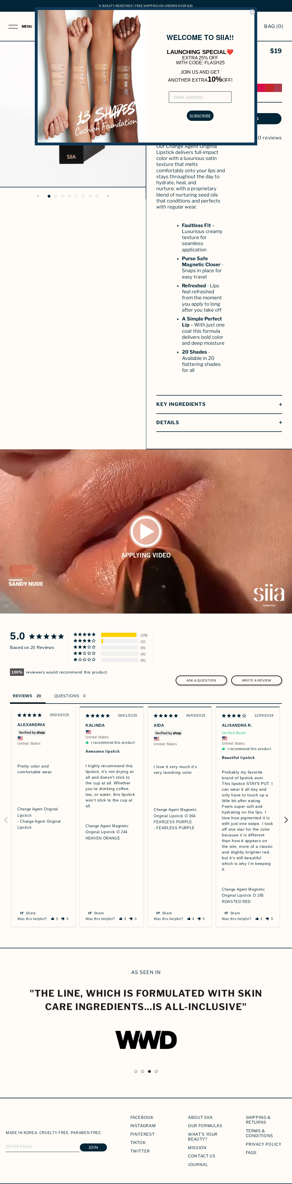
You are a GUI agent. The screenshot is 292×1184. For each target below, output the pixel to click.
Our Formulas (205, 1125)
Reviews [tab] (22, 696)
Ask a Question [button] (201, 680)
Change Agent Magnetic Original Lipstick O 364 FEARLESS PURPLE (175, 816)
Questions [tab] (66, 696)
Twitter (140, 1151)
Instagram (143, 1125)
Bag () (273, 26)
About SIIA (200, 1117)
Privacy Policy (263, 1144)
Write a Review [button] (256, 680)
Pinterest (142, 1134)
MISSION (197, 1147)
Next (286, 817)
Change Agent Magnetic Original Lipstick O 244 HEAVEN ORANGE (107, 832)
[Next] (108, 196)
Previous (6, 817)
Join (93, 1147)
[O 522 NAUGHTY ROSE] (278, 88)
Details (167, 422)
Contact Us (202, 1155)
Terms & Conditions (259, 1133)
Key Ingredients (181, 404)
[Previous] (38, 196)
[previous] (3, 105)
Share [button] (30, 913)
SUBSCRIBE (200, 115)
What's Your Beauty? (203, 1137)
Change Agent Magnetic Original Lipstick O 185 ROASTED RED (243, 895)
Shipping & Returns (258, 1120)
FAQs (251, 1152)
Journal (198, 1164)
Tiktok (138, 1142)
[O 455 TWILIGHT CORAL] (269, 88)
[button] (54, 919)
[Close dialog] (252, 12)
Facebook (142, 1117)
